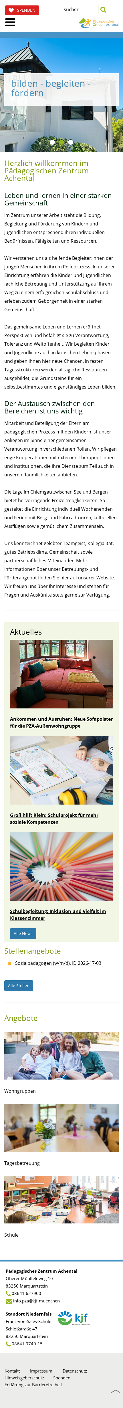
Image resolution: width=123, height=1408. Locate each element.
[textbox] (80, 9)
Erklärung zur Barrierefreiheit (33, 1384)
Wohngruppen (20, 1091)
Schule (11, 1235)
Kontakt (12, 1371)
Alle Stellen (18, 985)
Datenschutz (75, 1371)
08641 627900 (26, 1293)
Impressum (41, 1371)
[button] (103, 9)
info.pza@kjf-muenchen (36, 1301)
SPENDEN (24, 10)
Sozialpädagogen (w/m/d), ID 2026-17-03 (58, 963)
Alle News (23, 933)
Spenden (61, 1378)
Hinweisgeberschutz (24, 1378)
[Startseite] (99, 23)
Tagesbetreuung (22, 1163)
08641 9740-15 (27, 1343)
